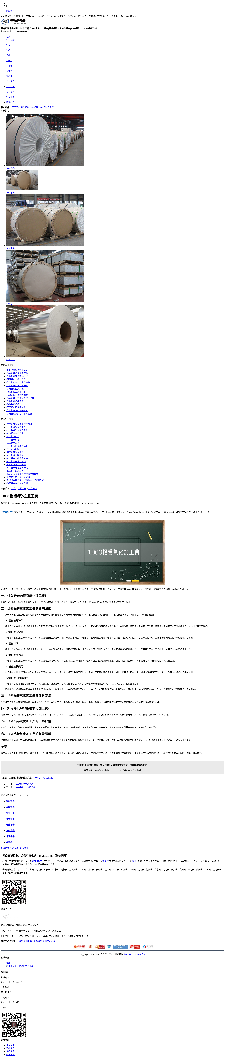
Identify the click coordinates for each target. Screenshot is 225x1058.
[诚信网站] (134, 948)
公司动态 (10, 92)
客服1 (8, 963)
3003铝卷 (43, 107)
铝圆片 (9, 61)
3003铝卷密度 (12, 436)
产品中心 (10, 1048)
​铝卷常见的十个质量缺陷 (18, 477)
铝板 (8, 50)
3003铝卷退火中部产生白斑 (19, 424)
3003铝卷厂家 (12, 449)
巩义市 (105, 861)
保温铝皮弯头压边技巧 (17, 373)
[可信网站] (99, 948)
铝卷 (8, 45)
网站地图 (10, 11)
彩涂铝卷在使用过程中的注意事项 (22, 474)
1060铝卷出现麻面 (15, 471)
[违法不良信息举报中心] (147, 948)
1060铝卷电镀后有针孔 (17, 468)
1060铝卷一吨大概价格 (17, 458)
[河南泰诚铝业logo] (14, 25)
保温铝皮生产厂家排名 (17, 386)
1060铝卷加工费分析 (16, 465)
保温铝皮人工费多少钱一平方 (20, 398)
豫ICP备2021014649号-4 (134, 954)
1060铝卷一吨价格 (15, 455)
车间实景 (10, 76)
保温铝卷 (16, 107)
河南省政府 (37, 861)
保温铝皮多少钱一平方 (17, 410)
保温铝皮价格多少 (15, 401)
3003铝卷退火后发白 (16, 427)
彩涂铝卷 (25, 107)
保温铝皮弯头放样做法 (17, 379)
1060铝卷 (34, 107)
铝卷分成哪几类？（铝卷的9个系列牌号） (25, 480)
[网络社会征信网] (108, 948)
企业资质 (10, 81)
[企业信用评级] (90, 948)
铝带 (8, 55)
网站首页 (10, 1054)
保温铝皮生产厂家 (15, 389)
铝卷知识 (10, 97)
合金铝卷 (51, 107)
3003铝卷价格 (12, 440)
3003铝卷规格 (12, 443)
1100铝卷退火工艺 (15, 452)
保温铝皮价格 (12, 404)
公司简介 (10, 71)
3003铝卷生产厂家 (15, 433)
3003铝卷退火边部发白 (17, 430)
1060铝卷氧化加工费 (16, 461)
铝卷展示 (10, 40)
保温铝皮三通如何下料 (17, 392)
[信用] (79, 948)
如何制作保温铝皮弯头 (17, 370)
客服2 (30, 966)
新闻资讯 (10, 1051)
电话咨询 (10, 1045)
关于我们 (10, 66)
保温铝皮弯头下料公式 (17, 376)
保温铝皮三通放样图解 (17, 395)
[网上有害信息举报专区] (120, 948)
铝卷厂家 (5, 848)
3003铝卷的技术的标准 (17, 446)
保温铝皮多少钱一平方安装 (19, 414)
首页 (8, 37)
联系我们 (10, 102)
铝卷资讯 (10, 87)
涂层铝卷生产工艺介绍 (17, 483)
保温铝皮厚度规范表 (16, 407)
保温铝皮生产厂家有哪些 (18, 382)
